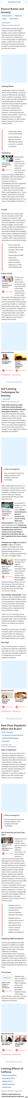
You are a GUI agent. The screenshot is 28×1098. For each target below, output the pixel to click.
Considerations (6, 1087)
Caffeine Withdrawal (8, 1084)
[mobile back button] (2, 2)
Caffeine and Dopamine (9, 1075)
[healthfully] (14, 2)
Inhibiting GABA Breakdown (10, 738)
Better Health (14, 18)
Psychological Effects (8, 1078)
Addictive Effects (7, 1081)
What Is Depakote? (7, 732)
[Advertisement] (14, 68)
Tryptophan (18, 15)
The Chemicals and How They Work (12, 735)
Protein (4, 18)
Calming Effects (6, 15)
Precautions (5, 741)
